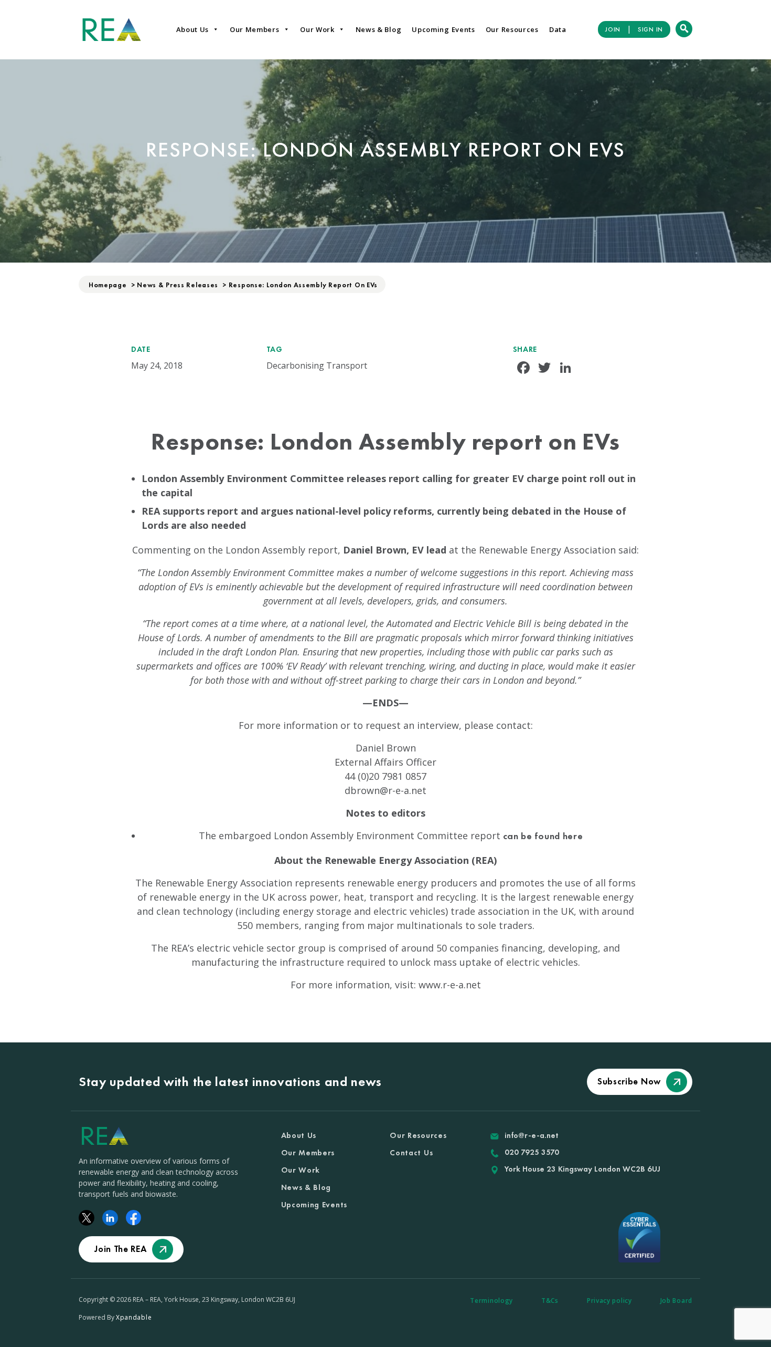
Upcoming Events (443, 29)
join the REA (120, 1249)
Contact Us (411, 1152)
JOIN (612, 29)
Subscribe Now (629, 1081)
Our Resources (512, 29)
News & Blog (379, 29)
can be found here (543, 836)
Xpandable (134, 1317)
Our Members (255, 29)
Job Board (676, 1300)
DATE (141, 349)
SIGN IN (650, 29)
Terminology (491, 1300)
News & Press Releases (177, 284)
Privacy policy (609, 1300)
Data (557, 29)
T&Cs (550, 1300)
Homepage (108, 284)
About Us (192, 29)
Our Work (317, 29)
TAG (274, 349)
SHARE (525, 349)
